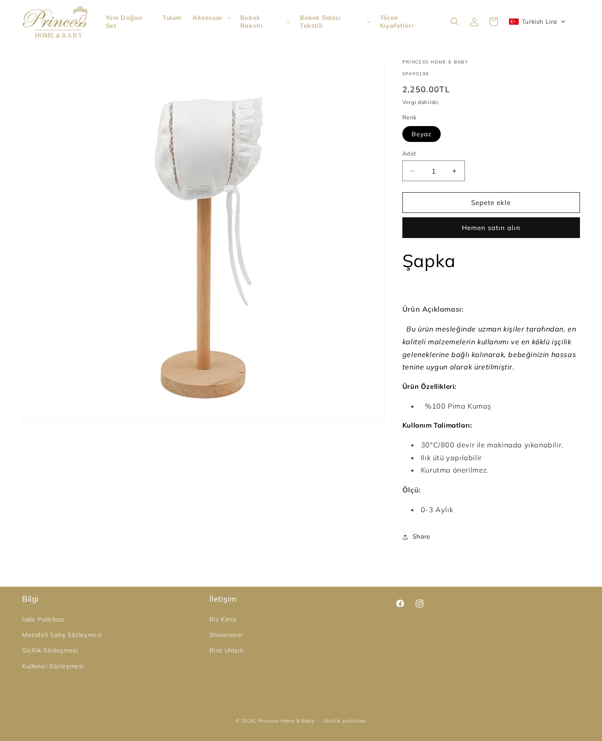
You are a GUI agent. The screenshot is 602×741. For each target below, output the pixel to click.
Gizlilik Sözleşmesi (50, 650)
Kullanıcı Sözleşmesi (53, 666)
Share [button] (421, 536)
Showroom (225, 635)
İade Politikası (43, 619)
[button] (211, 17)
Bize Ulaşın (226, 650)
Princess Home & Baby (286, 721)
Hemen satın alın (491, 227)
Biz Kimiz (223, 619)
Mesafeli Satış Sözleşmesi (62, 635)
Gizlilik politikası (345, 721)
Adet (409, 153)
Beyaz (421, 134)
